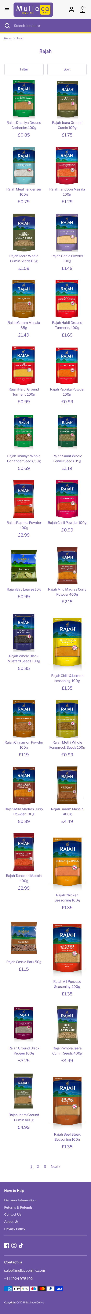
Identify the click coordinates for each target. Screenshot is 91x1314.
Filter (24, 69)
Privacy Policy (14, 1229)
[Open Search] (7, 25)
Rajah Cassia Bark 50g (23, 962)
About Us (11, 1221)
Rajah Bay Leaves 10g (24, 589)
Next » (56, 1167)
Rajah (20, 38)
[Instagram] (14, 1245)
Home (7, 38)
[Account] (71, 8)
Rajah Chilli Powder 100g (67, 523)
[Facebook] (6, 1245)
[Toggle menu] (7, 9)
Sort (67, 69)
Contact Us (12, 1214)
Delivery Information (20, 1200)
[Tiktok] (21, 1245)
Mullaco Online (35, 1302)
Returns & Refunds (18, 1207)
